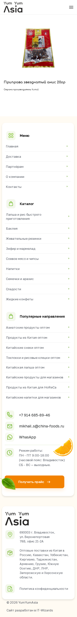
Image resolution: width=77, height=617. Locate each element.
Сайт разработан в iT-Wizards (30, 610)
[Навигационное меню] (71, 7)
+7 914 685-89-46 (34, 415)
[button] (34, 482)
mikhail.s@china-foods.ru (41, 426)
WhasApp (27, 437)
